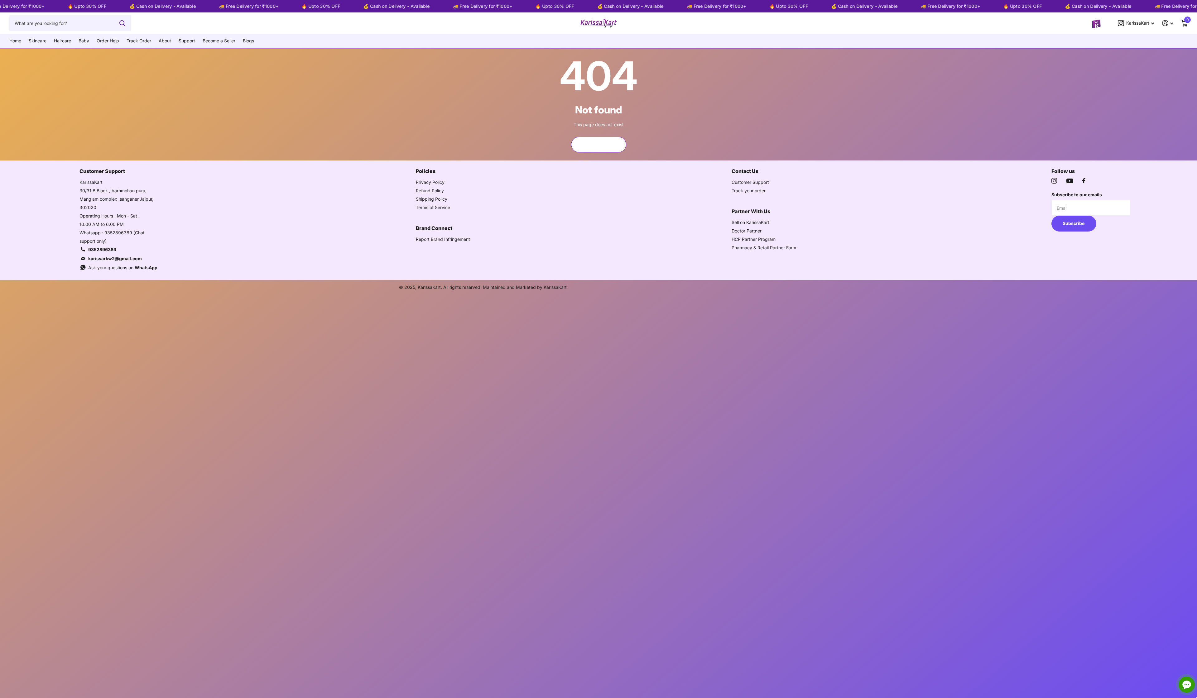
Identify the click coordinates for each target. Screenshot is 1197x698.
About (165, 40)
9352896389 (102, 249)
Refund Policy (430, 190)
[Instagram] (1054, 181)
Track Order (139, 40)
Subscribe (1074, 223)
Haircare (62, 40)
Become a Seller (219, 40)
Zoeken (122, 23)
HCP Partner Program (754, 239)
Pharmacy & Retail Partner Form (764, 247)
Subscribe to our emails (1076, 194)
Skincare (37, 40)
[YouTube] (1069, 181)
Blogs (248, 40)
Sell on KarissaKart (750, 222)
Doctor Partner (747, 230)
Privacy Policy (430, 182)
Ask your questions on (122, 267)
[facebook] (1083, 180)
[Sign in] (1167, 23)
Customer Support (750, 182)
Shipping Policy (431, 199)
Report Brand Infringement (443, 239)
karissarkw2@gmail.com (115, 258)
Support (187, 40)
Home (15, 40)
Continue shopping (598, 144)
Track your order (749, 190)
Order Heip (108, 40)
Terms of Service (433, 207)
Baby (84, 40)
